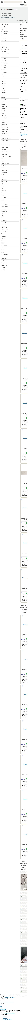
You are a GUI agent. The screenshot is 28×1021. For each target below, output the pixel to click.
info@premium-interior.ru (8, 17)
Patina (3, 193)
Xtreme (3, 250)
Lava (2, 101)
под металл (4, 260)
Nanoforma (4, 149)
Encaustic (3, 60)
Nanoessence (5, 136)
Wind (2, 247)
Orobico (3, 186)
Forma (3, 79)
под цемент (4, 265)
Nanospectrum (5, 163)
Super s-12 (4, 227)
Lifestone (3, 104)
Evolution (3, 67)
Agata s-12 (4, 29)
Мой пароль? (3, 1009)
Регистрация (3, 1007)
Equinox (3, 65)
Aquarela (3, 38)
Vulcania (3, 243)
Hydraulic (3, 81)
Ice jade (3, 83)
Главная (22, 24)
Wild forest (4, 245)
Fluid (2, 76)
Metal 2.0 (3, 115)
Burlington (4, 47)
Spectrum (3, 218)
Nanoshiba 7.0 (5, 161)
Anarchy (3, 35)
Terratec (3, 236)
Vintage (3, 240)
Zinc (2, 252)
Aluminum (4, 33)
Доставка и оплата (21, 20)
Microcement (4, 117)
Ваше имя (22, 83)
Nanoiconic (4, 154)
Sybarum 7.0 (4, 231)
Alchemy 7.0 (4, 31)
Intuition (3, 92)
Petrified (3, 197)
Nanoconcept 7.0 (5, 129)
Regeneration (4, 208)
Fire (2, 74)
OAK (2, 177)
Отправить (23, 105)
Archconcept (4, 254)
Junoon (3, 97)
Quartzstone (4, 206)
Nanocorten (4, 131)
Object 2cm (4, 179)
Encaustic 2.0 (4, 63)
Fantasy (3, 70)
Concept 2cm (4, 54)
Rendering (4, 211)
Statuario (3, 222)
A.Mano (3, 26)
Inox (2, 88)
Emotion (3, 58)
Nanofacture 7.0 (5, 145)
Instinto (3, 90)
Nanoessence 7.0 (5, 138)
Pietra (2, 199)
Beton (2, 42)
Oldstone (3, 183)
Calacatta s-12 (5, 49)
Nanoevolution (5, 140)
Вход (1, 1006)
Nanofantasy (4, 147)
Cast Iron (3, 51)
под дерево (4, 267)
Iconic (2, 85)
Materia (3, 111)
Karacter (3, 99)
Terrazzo (3, 238)
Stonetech (4, 224)
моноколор (4, 269)
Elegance (3, 56)
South (2, 215)
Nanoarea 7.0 (4, 122)
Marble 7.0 (4, 108)
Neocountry (4, 170)
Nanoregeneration (6, 156)
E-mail (21, 86)
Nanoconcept (4, 127)
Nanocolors (4, 124)
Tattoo (3, 234)
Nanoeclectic (4, 133)
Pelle (2, 195)
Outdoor (3, 190)
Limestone (4, 106)
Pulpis (3, 202)
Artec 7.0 (3, 40)
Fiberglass (4, 72)
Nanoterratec (4, 165)
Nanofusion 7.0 (5, 152)
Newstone (4, 172)
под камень (4, 262)
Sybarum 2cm (4, 229)
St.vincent (3, 220)
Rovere (3, 213)
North (2, 174)
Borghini (3, 44)
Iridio (2, 95)
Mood (2, 120)
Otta (2, 188)
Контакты (24, 22)
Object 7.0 (4, 181)
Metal (2, 113)
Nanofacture (4, 142)
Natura (3, 167)
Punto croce (4, 204)
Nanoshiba (4, 158)
